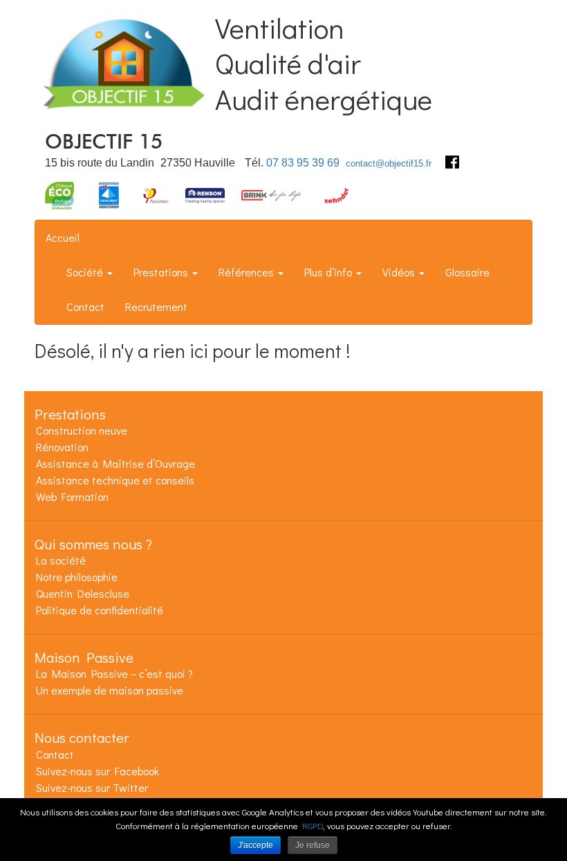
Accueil (63, 237)
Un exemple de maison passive (109, 690)
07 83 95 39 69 (303, 163)
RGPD (312, 825)
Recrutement (156, 306)
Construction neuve (81, 430)
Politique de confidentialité (99, 610)
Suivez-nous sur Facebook (97, 771)
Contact (85, 306)
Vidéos (400, 272)
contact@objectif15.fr (388, 163)
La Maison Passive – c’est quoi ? (114, 673)
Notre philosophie (77, 576)
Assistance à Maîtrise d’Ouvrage (115, 463)
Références (248, 272)
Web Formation (72, 496)
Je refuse (312, 845)
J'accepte (255, 845)
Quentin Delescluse (82, 593)
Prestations (162, 272)
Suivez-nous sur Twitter (92, 787)
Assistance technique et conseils (115, 480)
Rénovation (62, 446)
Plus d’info (329, 272)
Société (86, 272)
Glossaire (467, 272)
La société (61, 560)
